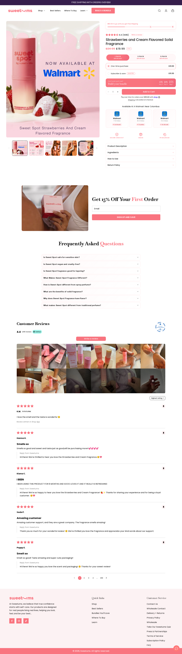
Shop (94, 604)
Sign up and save (126, 217)
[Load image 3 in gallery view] (52, 148)
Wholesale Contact (156, 608)
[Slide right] (97, 148)
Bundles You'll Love (101, 613)
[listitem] (29, 356)
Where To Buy (98, 617)
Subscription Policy (156, 640)
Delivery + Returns (155, 613)
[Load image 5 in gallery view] (85, 148)
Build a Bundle (103, 10)
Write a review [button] (136, 35)
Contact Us (152, 604)
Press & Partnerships (157, 631)
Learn (94, 622)
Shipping (131, 100)
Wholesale (152, 622)
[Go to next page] (107, 578)
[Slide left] (9, 148)
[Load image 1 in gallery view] (19, 148)
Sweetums (85, 651)
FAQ (149, 645)
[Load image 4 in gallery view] (69, 148)
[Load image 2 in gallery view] (36, 148)
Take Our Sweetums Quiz (159, 626)
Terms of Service (155, 636)
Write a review (91, 338)
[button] (42, 10)
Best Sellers (97, 608)
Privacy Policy (153, 617)
